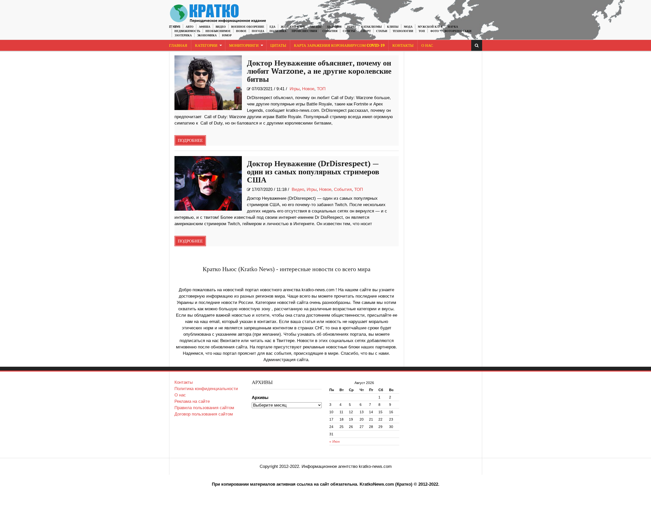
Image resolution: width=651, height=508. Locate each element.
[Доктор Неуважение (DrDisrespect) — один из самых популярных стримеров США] (208, 183)
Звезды (315, 26)
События (329, 31)
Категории (206, 45)
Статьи (381, 31)
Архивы (260, 397)
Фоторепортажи (457, 31)
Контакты (402, 45)
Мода (408, 26)
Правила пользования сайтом (204, 407)
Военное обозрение (247, 26)
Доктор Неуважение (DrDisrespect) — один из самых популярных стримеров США (313, 172)
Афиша (204, 26)
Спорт (366, 31)
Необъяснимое (218, 31)
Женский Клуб (293, 26)
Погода (258, 31)
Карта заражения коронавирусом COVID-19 (339, 45)
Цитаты (278, 45)
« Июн (334, 441)
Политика (278, 31)
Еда (272, 26)
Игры (351, 26)
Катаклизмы (371, 26)
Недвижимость (187, 31)
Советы (349, 31)
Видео (221, 26)
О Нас (427, 45)
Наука (453, 26)
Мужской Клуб (430, 26)
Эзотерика (183, 35)
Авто (190, 26)
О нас (180, 395)
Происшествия (304, 31)
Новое (241, 31)
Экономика (207, 35)
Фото (434, 31)
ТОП (422, 31)
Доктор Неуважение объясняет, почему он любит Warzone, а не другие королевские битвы (319, 71)
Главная (178, 45)
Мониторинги (244, 45)
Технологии (403, 31)
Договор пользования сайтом (203, 414)
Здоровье (334, 26)
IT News (174, 26)
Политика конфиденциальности (206, 388)
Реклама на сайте (192, 401)
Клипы (392, 26)
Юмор (227, 35)
